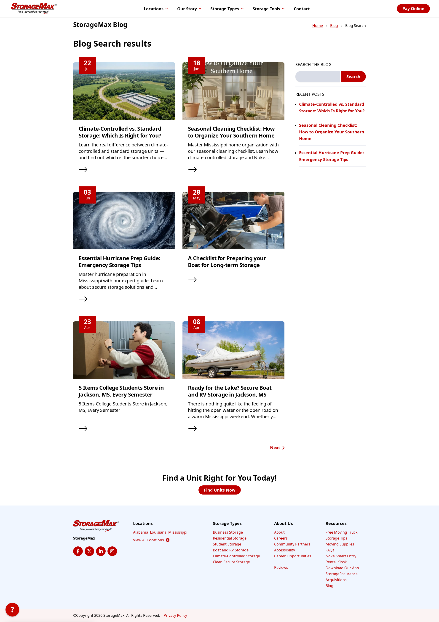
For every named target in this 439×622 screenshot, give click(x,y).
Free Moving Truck (342, 532)
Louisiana (158, 532)
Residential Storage (229, 538)
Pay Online (413, 8)
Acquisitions (336, 579)
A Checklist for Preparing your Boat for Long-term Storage (227, 261)
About (279, 532)
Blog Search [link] (355, 25)
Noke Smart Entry (341, 555)
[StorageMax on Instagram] (112, 551)
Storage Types (224, 8)
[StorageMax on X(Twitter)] (89, 551)
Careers (281, 538)
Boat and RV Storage (231, 550)
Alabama (140, 532)
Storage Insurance (342, 573)
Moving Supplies (340, 544)
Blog (334, 25)
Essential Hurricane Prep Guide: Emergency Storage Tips (119, 261)
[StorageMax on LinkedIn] (101, 551)
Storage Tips (336, 538)
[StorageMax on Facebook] (78, 551)
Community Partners (292, 544)
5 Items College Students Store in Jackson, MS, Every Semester (121, 391)
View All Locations (151, 540)
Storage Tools (266, 8)
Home (317, 25)
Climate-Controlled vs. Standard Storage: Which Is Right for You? (120, 132)
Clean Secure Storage (231, 561)
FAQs (330, 550)
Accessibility (284, 550)
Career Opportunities (292, 555)
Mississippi (177, 532)
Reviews (281, 567)
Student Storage (227, 544)
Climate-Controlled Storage (236, 555)
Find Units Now (219, 490)
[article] (124, 120)
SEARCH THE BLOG (313, 64)
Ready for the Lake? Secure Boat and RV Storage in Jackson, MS (229, 391)
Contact (302, 8)
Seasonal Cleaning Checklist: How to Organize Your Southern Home (231, 132)
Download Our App (342, 567)
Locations (153, 8)
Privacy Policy (175, 615)
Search (353, 76)
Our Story (187, 8)
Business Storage (228, 532)
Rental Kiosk (336, 561)
